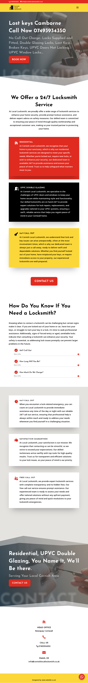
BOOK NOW (19, 59)
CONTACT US (44, 281)
